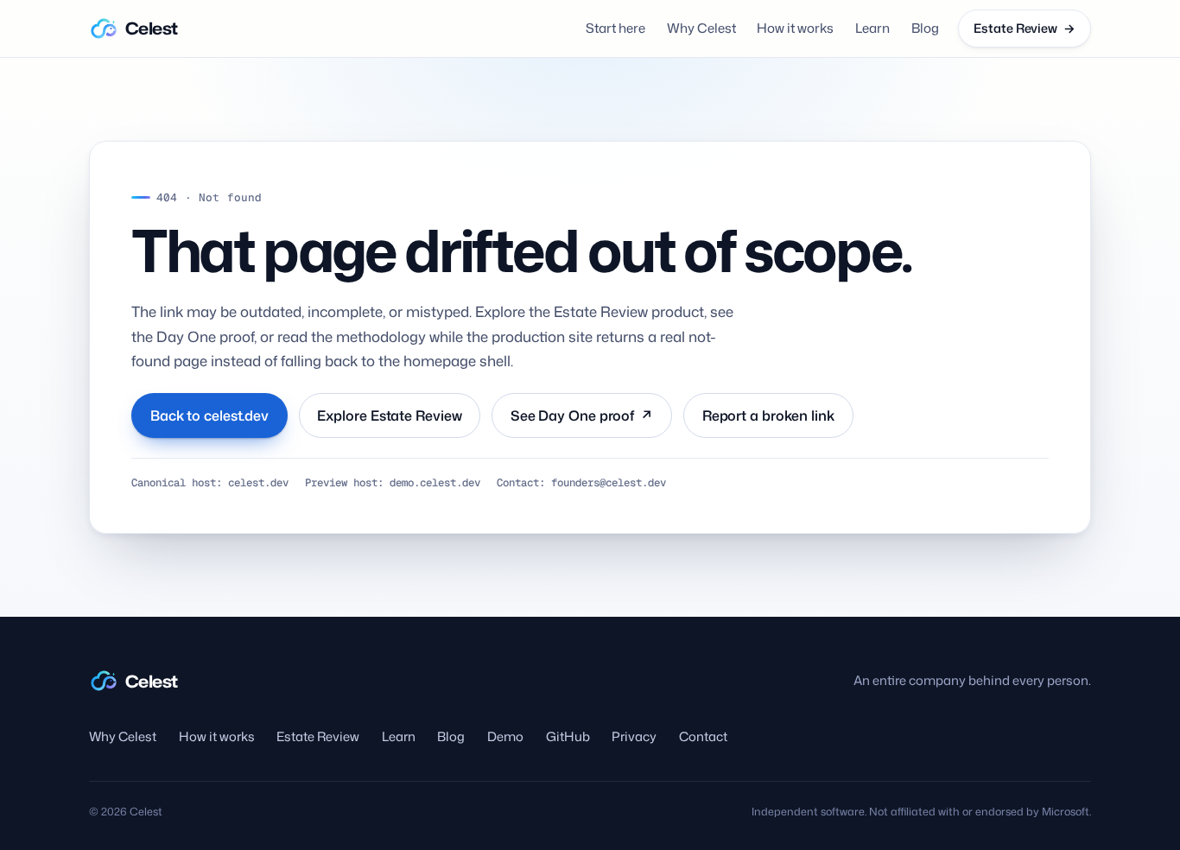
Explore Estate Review (389, 415)
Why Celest (701, 28)
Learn (872, 28)
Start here (615, 28)
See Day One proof (582, 415)
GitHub (568, 736)
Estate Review (317, 736)
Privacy (634, 736)
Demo (505, 736)
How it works (795, 28)
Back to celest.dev (209, 415)
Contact (703, 736)
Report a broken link (768, 415)
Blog (925, 28)
